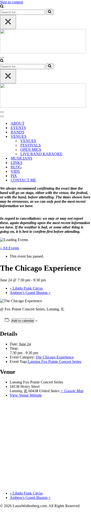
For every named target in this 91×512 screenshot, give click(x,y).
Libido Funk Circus (26, 288)
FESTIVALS (30, 145)
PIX (14, 176)
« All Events (9, 248)
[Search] (2, 7)
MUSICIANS (21, 158)
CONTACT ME (23, 180)
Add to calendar (23, 321)
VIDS (15, 171)
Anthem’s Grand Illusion (30, 293)
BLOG (16, 167)
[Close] (8, 22)
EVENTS (18, 128)
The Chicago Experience (55, 357)
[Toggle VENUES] (84, 137)
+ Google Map (71, 391)
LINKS (16, 163)
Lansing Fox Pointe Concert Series (54, 361)
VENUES (28, 141)
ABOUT (18, 123)
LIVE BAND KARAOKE (41, 154)
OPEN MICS (30, 149)
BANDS (17, 132)
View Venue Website (26, 395)
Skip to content (11, 2)
